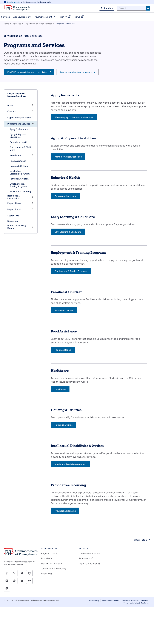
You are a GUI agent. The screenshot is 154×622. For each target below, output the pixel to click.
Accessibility (94, 600)
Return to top (140, 540)
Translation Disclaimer (130, 600)
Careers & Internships (89, 553)
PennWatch (84, 558)
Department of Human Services (16, 95)
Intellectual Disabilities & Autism (20, 172)
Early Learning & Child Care (20, 148)
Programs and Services (18, 123)
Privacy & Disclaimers (110, 600)
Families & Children (19, 178)
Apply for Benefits (19, 129)
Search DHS (13, 215)
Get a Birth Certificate (52, 563)
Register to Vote (49, 553)
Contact (11, 111)
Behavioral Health (18, 142)
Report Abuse (14, 203)
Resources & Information (13, 197)
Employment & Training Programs (18, 185)
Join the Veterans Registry (53, 568)
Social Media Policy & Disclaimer (136, 603)
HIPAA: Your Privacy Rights (16, 226)
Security (144, 600)
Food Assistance (18, 160)
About (10, 105)
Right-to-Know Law (88, 563)
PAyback (45, 573)
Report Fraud (13, 209)
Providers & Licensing (20, 191)
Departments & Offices (19, 117)
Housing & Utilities (19, 166)
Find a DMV (46, 558)
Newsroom (12, 221)
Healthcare (15, 155)
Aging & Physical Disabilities (18, 135)
